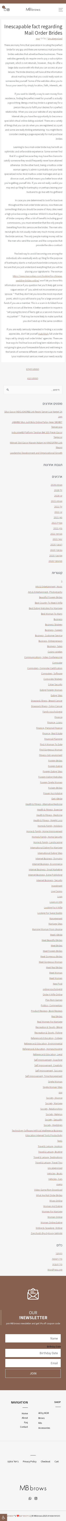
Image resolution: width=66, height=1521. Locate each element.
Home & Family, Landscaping (47, 842)
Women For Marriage (52, 1211)
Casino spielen (55, 651)
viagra (59, 1184)
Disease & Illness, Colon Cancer (46, 706)
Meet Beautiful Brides (52, 940)
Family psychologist (52, 711)
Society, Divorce (54, 1097)
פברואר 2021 (56, 533)
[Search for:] (33, 389)
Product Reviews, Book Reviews (46, 1010)
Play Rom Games (53, 1000)
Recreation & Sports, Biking (49, 1027)
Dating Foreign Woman (51, 689)
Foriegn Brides (55, 787)
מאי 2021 (58, 517)
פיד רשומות (57, 1258)
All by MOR (43, 1413)
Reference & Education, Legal (47, 1054)
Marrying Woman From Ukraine (47, 929)
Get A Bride (56, 798)
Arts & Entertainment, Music (48, 586)
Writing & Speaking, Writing (49, 1228)
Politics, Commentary (51, 1005)
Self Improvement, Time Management (43, 1076)
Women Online (55, 1217)
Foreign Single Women (51, 782)
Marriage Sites (55, 923)
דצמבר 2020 (56, 544)
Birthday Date (54, 1346)
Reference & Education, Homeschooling (42, 1048)
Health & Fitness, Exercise (49, 809)
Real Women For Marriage (49, 1021)
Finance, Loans (54, 722)
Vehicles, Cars (55, 1179)
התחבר (59, 1253)
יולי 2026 (58, 490)
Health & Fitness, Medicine (49, 815)
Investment (56, 885)
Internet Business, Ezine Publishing (45, 874)
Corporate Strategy (52, 679)
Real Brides (56, 1016)
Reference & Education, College (46, 1038)
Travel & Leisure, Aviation (50, 1146)
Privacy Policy (29, 1461)
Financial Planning (53, 738)
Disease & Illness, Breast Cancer (46, 700)
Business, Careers (53, 630)
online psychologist (52, 989)
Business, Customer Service (48, 635)
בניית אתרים (25, 1515)
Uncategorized (55, 38)
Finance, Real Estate (52, 733)
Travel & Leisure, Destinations (47, 1157)
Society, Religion (54, 1114)
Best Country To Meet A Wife (48, 602)
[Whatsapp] (30, 1498)
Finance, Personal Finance (49, 727)
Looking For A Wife (53, 907)
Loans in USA (56, 902)
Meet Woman (55, 972)
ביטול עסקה (12, 1461)
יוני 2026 (58, 495)
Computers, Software (51, 673)
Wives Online (55, 1200)
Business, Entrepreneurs (50, 641)
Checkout (45, 1461)
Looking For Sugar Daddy (49, 913)
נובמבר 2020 (56, 550)
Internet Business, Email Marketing (45, 869)
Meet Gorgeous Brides (51, 956)
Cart (57, 1461)
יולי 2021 (58, 506)
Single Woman (55, 1081)
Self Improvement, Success (48, 1070)
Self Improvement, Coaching (48, 1059)
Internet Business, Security (49, 880)
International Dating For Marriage (46, 847)
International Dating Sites (50, 853)
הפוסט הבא (32, 378)
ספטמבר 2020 (55, 561)
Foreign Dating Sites (52, 771)
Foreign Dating (55, 766)
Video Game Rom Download (48, 1189)
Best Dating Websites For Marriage (45, 608)
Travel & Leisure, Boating (50, 1151)
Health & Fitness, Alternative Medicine (44, 804)
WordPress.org (55, 1269)
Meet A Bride (56, 934)
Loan (59, 896)
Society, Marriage (53, 1103)
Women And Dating (52, 1206)
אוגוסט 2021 (56, 501)
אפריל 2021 (57, 522)
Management (55, 918)
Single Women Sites (52, 1087)
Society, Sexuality (53, 1119)
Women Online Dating (51, 1222)
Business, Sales (54, 646)
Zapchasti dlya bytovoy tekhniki (46, 1233)
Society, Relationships (51, 1108)
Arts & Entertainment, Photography (45, 592)
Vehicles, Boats (54, 1173)
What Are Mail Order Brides (49, 1195)
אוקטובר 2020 (55, 555)
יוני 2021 (58, 512)
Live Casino (56, 891)
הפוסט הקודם (32, 369)
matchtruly (43, 333)
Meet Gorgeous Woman (50, 962)
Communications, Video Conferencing (43, 657)
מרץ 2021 (57, 528)
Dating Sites (56, 695)
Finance (58, 717)
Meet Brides (56, 945)
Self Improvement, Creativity (48, 1065)
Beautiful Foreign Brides (50, 597)
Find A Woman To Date (51, 744)
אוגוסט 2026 (56, 484)
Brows (41, 1418)
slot (60, 1092)
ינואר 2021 (57, 539)
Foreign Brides (55, 760)
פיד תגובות (57, 1264)
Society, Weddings (53, 1125)
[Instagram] (8, 9)
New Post (57, 983)
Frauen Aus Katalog (52, 793)
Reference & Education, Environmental (43, 1043)
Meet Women (55, 978)
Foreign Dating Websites (50, 776)
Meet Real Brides (54, 967)
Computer (57, 662)
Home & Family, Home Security (47, 836)
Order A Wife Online (52, 994)
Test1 (59, 1140)
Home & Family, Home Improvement (44, 831)
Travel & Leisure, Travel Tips (48, 1162)
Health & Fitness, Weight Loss (47, 820)
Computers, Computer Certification (44, 668)
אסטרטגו (9, 1515)
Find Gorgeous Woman (50, 749)
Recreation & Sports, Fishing (48, 1032)
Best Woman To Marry (51, 613)
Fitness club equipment (50, 755)
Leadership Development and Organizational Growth (36, 452)
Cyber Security (55, 684)
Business (58, 619)
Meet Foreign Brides (52, 951)
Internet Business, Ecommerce (47, 864)
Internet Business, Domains (49, 858)
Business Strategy (53, 624)
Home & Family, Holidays (50, 825)
